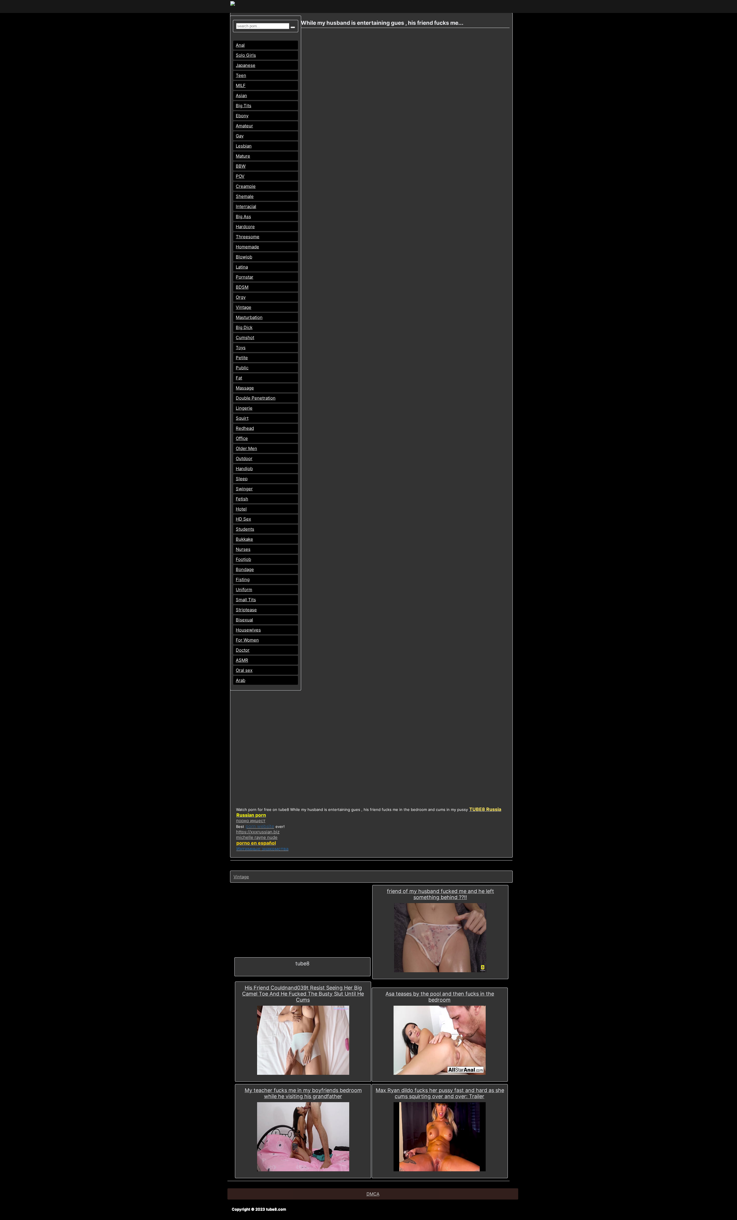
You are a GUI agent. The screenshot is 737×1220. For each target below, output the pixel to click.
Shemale (245, 196)
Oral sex (244, 670)
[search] (292, 27)
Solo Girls (246, 55)
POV (240, 176)
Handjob (244, 468)
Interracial (246, 206)
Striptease (246, 609)
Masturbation (249, 317)
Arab (240, 680)
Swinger (244, 488)
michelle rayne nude (257, 837)
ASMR (242, 660)
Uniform (244, 589)
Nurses (243, 549)
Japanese (245, 65)
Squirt (242, 418)
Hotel (241, 509)
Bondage (245, 569)
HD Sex (243, 519)
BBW (241, 166)
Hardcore (245, 226)
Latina (242, 267)
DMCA (372, 1194)
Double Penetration (256, 398)
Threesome (247, 236)
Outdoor (244, 458)
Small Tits (246, 599)
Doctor (243, 650)
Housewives (248, 630)
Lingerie (244, 408)
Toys (241, 347)
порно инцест (250, 820)
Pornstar (244, 277)
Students (245, 529)
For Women (247, 640)
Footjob (243, 559)
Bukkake (244, 539)
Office (242, 438)
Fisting (243, 579)
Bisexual (244, 620)
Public (242, 367)
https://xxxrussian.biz (258, 832)
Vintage (243, 307)
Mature (243, 156)
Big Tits (243, 105)
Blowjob (244, 257)
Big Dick (244, 327)
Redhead (245, 428)
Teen (241, 75)
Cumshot (245, 337)
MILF (241, 85)
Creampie (246, 186)
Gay (240, 136)
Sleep (242, 478)
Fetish (242, 499)
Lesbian (244, 146)
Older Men (246, 448)
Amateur (244, 125)
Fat (239, 378)
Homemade (247, 246)
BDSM (242, 287)
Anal (240, 45)
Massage (245, 388)
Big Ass (243, 216)
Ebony (242, 115)
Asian (241, 95)
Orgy (241, 297)
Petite (242, 357)
